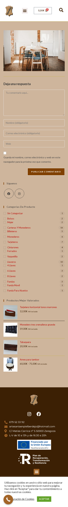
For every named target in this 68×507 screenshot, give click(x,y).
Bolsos (10, 218)
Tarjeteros (12, 242)
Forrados (12, 251)
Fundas (11, 281)
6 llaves (11, 270)
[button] (25, 11)
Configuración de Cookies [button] (19, 499)
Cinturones (12, 247)
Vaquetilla (12, 256)
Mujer (10, 222)
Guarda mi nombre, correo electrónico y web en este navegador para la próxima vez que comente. (31, 159)
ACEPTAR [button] (44, 499)
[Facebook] (9, 193)
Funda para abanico (17, 290)
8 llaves (11, 276)
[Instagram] (19, 193)
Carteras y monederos (19, 227)
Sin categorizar (15, 213)
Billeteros (12, 231)
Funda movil (13, 285)
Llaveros (11, 261)
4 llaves (11, 265)
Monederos (13, 236)
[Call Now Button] (8, 499)
